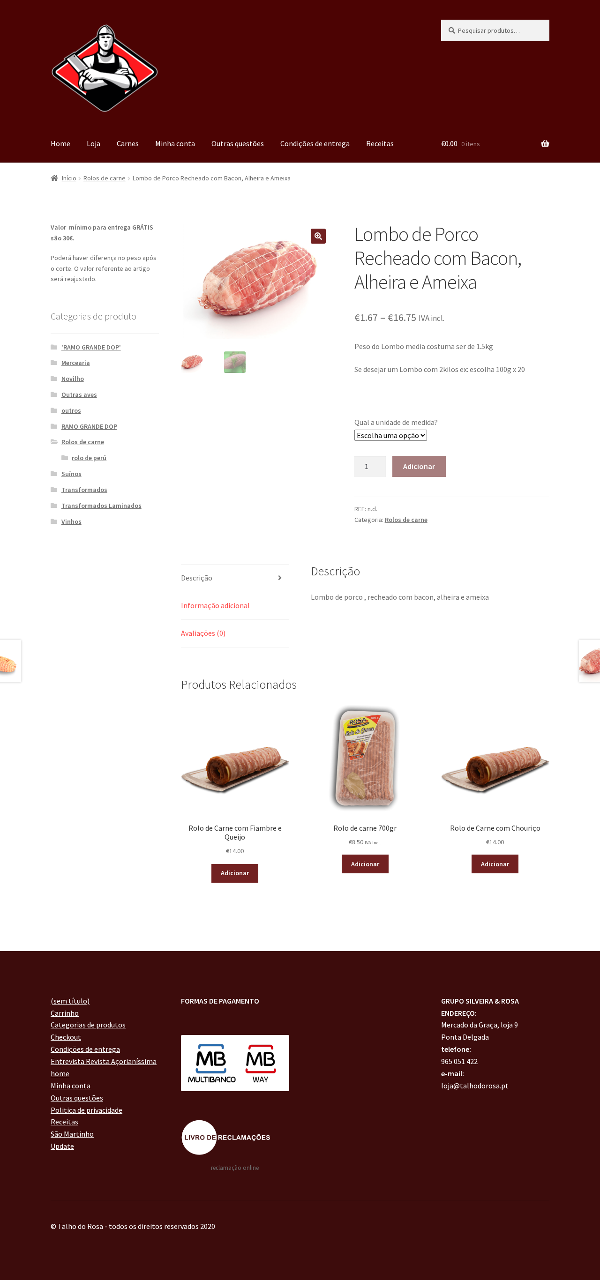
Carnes (128, 143)
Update (62, 1146)
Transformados (84, 489)
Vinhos (71, 521)
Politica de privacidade (86, 1110)
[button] (318, 236)
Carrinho (65, 1013)
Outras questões (237, 143)
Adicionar (419, 466)
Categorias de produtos (88, 1024)
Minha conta (175, 143)
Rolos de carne (104, 178)
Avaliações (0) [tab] (203, 633)
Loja (93, 143)
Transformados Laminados (101, 505)
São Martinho (72, 1134)
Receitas (380, 143)
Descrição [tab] (196, 577)
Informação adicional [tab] (215, 605)
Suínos (71, 473)
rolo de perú (89, 458)
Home (60, 143)
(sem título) (70, 1000)
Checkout (66, 1037)
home (60, 1073)
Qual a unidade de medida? (396, 422)
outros (71, 410)
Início (69, 178)
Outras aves (79, 394)
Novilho (72, 378)
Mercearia (75, 362)
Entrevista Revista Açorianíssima (104, 1061)
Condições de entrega (315, 143)
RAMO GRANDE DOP (89, 426)
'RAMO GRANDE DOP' (91, 347)
